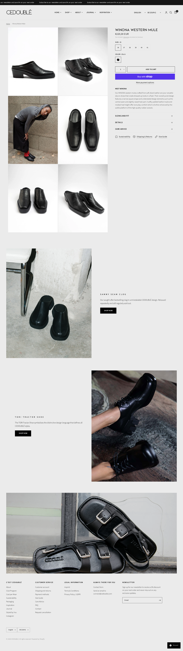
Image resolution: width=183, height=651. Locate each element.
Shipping (126, 37)
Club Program (11, 591)
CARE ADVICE (121, 129)
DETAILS (119, 122)
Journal (9, 609)
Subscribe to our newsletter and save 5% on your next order (41, 2)
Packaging (10, 601)
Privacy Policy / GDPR (72, 594)
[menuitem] (58, 12)
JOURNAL (90, 12)
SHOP (67, 12)
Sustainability (11, 598)
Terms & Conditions (71, 591)
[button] (108, 311)
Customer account (42, 587)
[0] (175, 12)
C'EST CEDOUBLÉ (14, 582)
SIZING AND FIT (122, 116)
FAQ (36, 605)
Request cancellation (43, 612)
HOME (57, 12)
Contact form (98, 587)
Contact (38, 609)
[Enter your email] (159, 600)
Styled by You (11, 612)
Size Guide (39, 598)
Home (8, 24)
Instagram (10, 616)
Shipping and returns (43, 591)
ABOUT (78, 12)
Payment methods (42, 594)
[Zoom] (52, 32)
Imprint (67, 587)
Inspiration (10, 605)
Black (118, 60)
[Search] (170, 12)
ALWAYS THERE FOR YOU (104, 582)
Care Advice (39, 601)
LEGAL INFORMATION (73, 582)
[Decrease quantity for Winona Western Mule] (117, 69)
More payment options (145, 82)
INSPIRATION (105, 12)
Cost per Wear (11, 594)
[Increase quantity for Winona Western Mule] (124, 69)
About (8, 587)
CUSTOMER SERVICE (44, 582)
